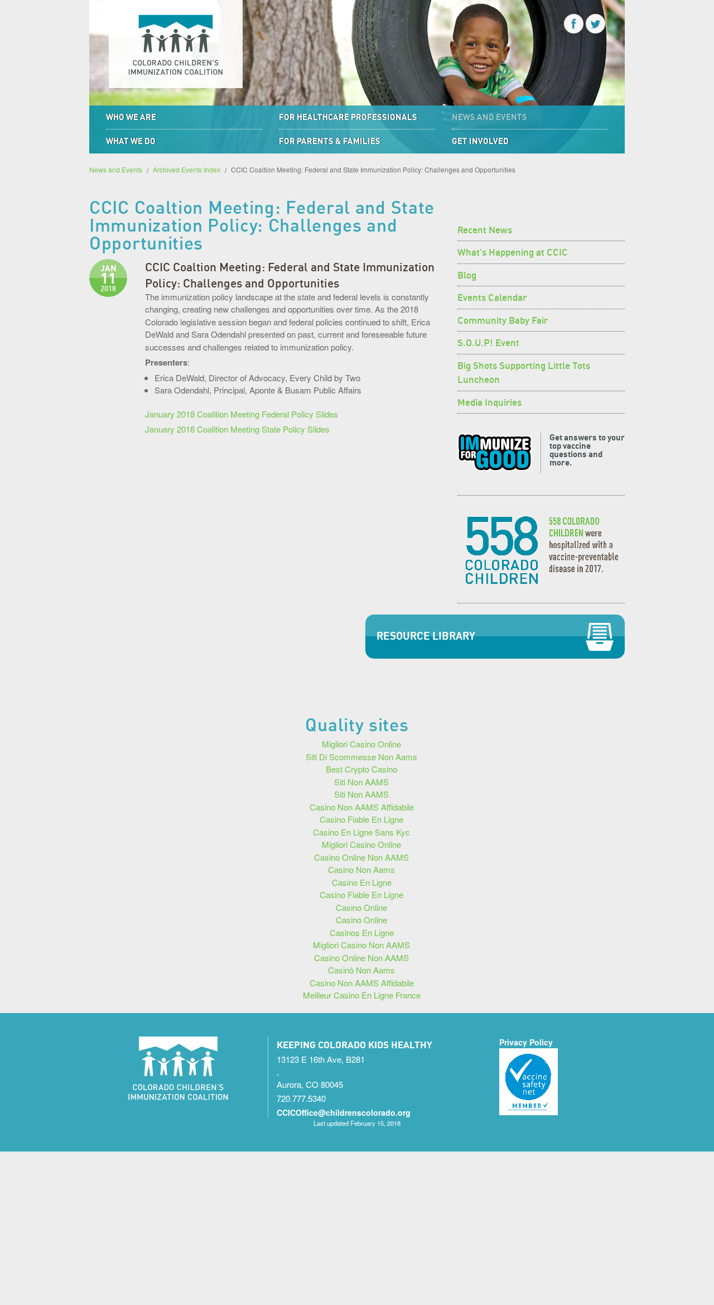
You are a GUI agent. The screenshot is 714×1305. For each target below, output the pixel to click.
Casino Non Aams (361, 869)
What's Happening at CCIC (512, 251)
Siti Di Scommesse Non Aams (361, 756)
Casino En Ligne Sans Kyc (361, 832)
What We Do (131, 141)
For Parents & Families (329, 141)
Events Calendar (492, 296)
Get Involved (480, 141)
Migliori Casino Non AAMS (361, 945)
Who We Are (131, 117)
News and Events (489, 117)
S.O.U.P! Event (488, 341)
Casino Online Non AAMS (361, 857)
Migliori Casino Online (361, 744)
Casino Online (361, 907)
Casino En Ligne (362, 882)
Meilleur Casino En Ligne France (362, 995)
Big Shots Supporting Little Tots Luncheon (523, 372)
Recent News (484, 229)
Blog (466, 274)
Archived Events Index (186, 169)
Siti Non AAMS (361, 782)
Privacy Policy (526, 1042)
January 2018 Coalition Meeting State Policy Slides (237, 429)
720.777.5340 (301, 1098)
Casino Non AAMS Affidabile (362, 807)
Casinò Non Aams (361, 970)
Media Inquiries (489, 401)
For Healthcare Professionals (348, 117)
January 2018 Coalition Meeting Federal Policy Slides (241, 414)
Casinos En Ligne (362, 932)
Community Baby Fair (502, 319)
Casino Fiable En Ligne (361, 819)
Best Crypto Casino (361, 769)
